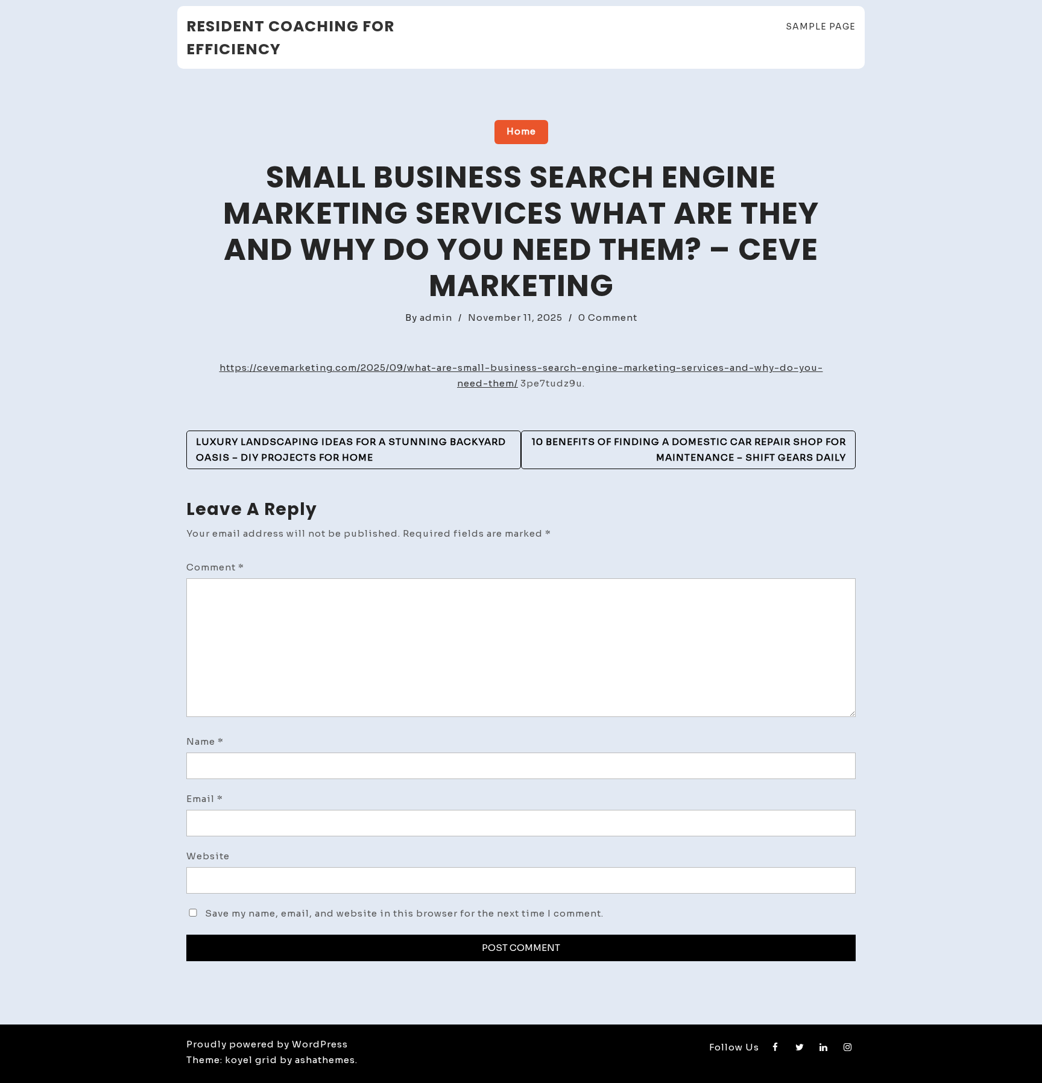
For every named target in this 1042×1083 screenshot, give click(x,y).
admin (436, 317)
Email (204, 798)
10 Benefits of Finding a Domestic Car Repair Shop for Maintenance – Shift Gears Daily (689, 449)
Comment (215, 567)
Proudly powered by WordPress (267, 1044)
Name (205, 741)
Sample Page (821, 26)
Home (521, 131)
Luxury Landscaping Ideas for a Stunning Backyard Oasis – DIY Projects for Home (351, 449)
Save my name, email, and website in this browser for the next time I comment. (404, 913)
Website (208, 856)
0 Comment (607, 317)
